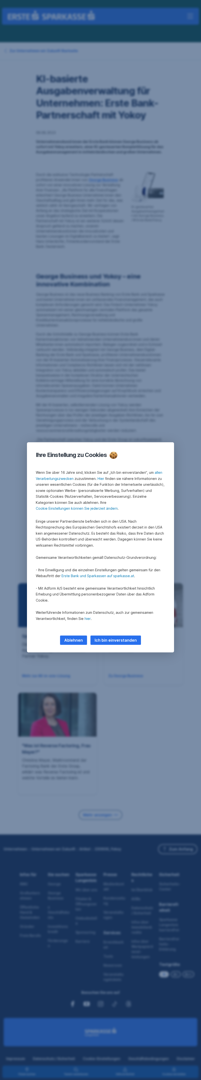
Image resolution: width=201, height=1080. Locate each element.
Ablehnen (73, 640)
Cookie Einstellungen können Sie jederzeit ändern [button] (77, 508)
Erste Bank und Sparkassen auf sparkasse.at (98, 576)
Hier (101, 478)
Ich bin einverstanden (116, 640)
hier (88, 618)
